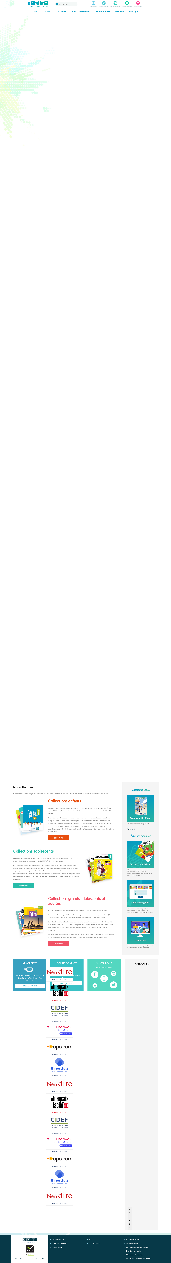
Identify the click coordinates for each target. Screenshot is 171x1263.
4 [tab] (129, 1220)
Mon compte (138, 6)
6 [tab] (129, 1228)
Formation (119, 12)
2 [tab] (129, 1213)
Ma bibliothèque (127, 6)
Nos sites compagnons (59, 1243)
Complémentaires (103, 12)
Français (130, 829)
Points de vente (104, 6)
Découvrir (58, 838)
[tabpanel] (32, 1049)
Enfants (47, 12)
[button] (18, 27)
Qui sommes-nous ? (58, 1239)
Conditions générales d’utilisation (137, 1247)
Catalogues (93, 6)
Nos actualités (57, 1247)
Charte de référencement (134, 1255)
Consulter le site (32, 979)
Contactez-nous (115, 6)
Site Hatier (31, 1255)
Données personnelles (133, 1251)
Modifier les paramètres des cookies (138, 1259)
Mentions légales (132, 1243)
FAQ (90, 1239)
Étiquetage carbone (132, 1239)
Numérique (133, 12)
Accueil (36, 12)
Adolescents (61, 12)
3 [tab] (129, 1216)
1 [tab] (129, 1209)
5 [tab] (129, 1224)
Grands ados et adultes (80, 12)
